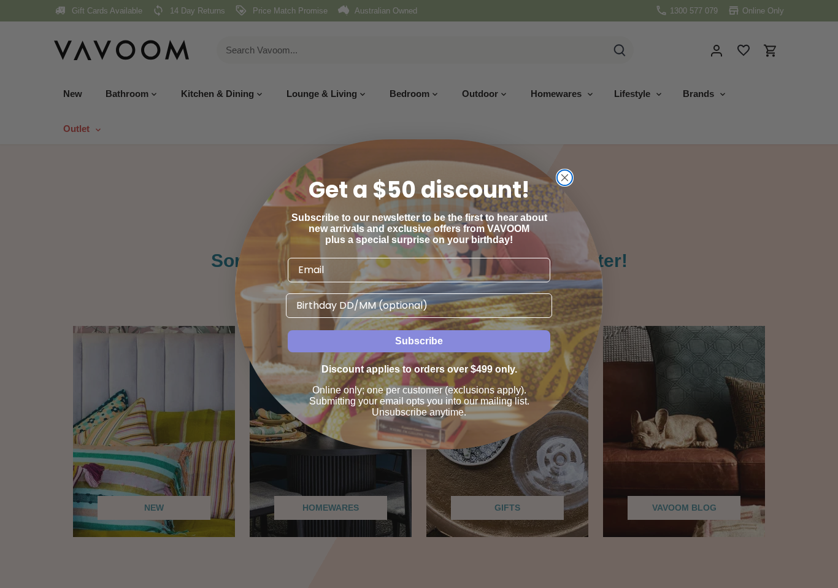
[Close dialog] (564, 177)
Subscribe (419, 341)
